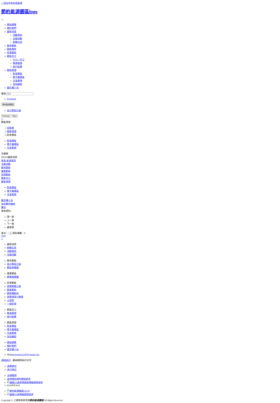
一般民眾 (11, 304)
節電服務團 (13, 277)
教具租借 (17, 63)
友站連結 (17, 84)
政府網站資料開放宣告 (18, 379)
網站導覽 (11, 342)
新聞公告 (17, 42)
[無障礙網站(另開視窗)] (25, 382)
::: (2, 3)
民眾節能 (5, 174)
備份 (3, 207)
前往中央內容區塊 (13, 3)
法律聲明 (11, 375)
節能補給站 (13, 293)
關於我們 (11, 346)
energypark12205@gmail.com (25, 354)
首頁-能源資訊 (8, 160)
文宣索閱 (17, 80)
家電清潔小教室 (15, 297)
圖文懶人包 (7, 200)
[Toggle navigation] (2, 19)
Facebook (11, 99)
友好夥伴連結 (8, 204)
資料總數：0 (19, 233)
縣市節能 (5, 167)
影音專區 (17, 73)
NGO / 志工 (18, 59)
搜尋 (3, 93)
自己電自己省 (14, 110)
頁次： (5, 233)
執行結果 (17, 66)
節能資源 (11, 131)
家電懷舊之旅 (14, 286)
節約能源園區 (8, 104)
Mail (9, 354)
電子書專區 (18, 77)
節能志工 (5, 178)
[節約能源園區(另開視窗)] (18, 391)
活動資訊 (17, 35)
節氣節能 (11, 290)
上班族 (10, 300)
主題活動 (17, 38)
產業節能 (5, 171)
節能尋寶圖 (13, 267)
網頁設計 (5, 360)
